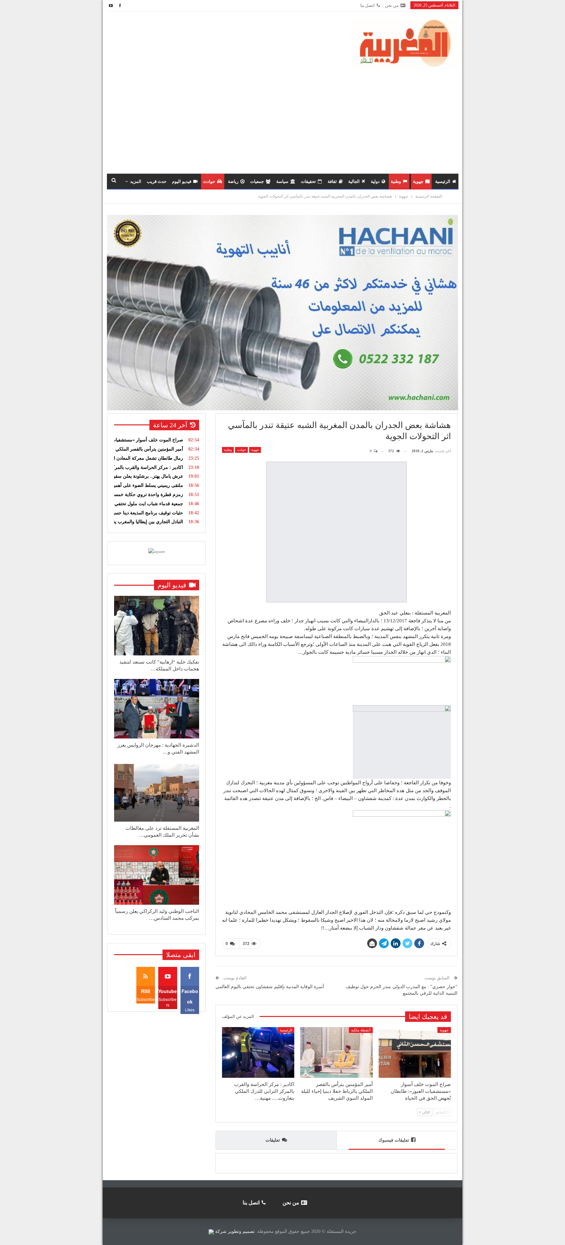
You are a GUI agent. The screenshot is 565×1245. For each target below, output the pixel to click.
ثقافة (332, 181)
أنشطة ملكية (360, 1030)
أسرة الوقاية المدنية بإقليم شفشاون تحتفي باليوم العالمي (269, 986)
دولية (375, 181)
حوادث (209, 181)
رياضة (233, 181)
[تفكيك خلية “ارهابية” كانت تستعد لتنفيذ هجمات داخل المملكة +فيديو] (156, 625)
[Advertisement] (282, 118)
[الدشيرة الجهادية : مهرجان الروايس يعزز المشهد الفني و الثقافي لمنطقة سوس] (156, 708)
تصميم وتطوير (241, 1231)
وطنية (396, 181)
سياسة (282, 181)
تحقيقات (308, 181)
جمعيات (257, 181)
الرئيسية (442, 181)
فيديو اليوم (181, 181)
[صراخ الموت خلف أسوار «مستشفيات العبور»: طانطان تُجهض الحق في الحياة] (415, 1052)
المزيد (135, 181)
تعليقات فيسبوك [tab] (393, 1140)
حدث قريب (156, 181)
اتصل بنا (367, 5)
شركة (221, 1231)
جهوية (418, 181)
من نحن (392, 5)
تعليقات (272, 1140)
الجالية (354, 181)
